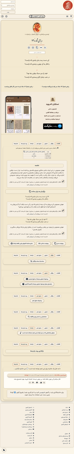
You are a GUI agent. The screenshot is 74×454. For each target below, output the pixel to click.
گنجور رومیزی (28, 410)
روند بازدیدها (24, 144)
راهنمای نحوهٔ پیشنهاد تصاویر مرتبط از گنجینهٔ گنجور (38, 284)
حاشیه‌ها (16, 144)
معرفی (66, 434)
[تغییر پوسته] (4, 450)
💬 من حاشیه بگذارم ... (21, 369)
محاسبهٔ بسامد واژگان (38, 261)
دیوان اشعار (35, 34)
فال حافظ (65, 415)
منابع (30, 438)
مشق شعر (39, 144)
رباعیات (28, 34)
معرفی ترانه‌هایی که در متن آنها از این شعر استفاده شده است (38, 333)
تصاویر (46, 144)
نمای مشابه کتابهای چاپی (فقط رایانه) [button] (23, 243)
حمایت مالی (65, 441)
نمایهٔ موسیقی (64, 417)
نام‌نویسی (42, 392)
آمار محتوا (65, 443)
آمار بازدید (29, 436)
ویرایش (31, 185)
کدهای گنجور (29, 408)
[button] (71, 16)
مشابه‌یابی (65, 422)
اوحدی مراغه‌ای (44, 34)
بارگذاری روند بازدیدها (37, 351)
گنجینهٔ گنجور (28, 417)
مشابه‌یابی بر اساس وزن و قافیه (38, 317)
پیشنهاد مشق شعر (37, 301)
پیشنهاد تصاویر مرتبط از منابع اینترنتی (38, 279)
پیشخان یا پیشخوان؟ (27, 427)
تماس (30, 440)
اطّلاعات (58, 144)
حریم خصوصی (28, 443)
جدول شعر (65, 412)
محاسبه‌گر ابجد (28, 420)
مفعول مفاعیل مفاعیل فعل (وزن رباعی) (35, 152)
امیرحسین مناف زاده (60, 375)
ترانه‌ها (31, 144)
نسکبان (30, 429)
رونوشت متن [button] (59, 243)
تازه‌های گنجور (64, 424)
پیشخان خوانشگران (27, 424)
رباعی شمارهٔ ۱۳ (37, 40)
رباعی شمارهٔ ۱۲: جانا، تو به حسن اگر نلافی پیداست (18, 87)
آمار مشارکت (29, 433)
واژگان (52, 144)
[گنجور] (67, 5)
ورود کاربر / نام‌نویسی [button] (38, 16)
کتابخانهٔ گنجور (28, 415)
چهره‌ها (66, 438)
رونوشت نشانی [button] (45, 243)
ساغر (30, 412)
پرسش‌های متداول (63, 436)
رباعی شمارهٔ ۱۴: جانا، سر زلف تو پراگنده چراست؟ (55, 87)
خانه (67, 408)
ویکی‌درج (34, 156)
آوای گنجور (29, 422)
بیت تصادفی (65, 410)
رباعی (34, 154)
